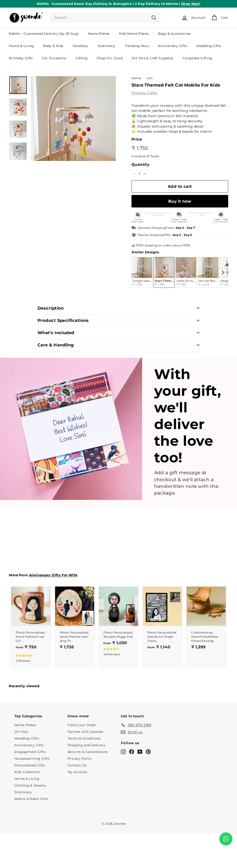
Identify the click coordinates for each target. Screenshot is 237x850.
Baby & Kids (53, 46)
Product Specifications (63, 320)
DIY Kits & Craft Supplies (152, 58)
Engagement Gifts (30, 752)
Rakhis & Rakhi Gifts (31, 799)
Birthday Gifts (21, 58)
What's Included (55, 332)
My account (77, 772)
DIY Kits (21, 732)
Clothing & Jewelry (30, 785)
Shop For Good (109, 58)
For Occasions (54, 58)
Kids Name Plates (134, 33)
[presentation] (223, 272)
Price (136, 139)
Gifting (82, 58)
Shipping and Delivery (86, 745)
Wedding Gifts (208, 46)
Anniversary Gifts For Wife (53, 575)
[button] (30, 658)
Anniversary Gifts (172, 46)
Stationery (106, 46)
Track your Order (82, 725)
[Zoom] (73, 118)
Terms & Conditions (84, 738)
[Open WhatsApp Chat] (225, 838)
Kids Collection (27, 772)
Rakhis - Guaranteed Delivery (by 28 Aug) (44, 33)
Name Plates (98, 33)
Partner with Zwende (85, 732)
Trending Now (137, 46)
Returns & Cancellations (88, 752)
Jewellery (80, 46)
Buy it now (179, 201)
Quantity (140, 164)
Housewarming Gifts (32, 758)
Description (50, 308)
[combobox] (105, 17)
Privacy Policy (80, 758)
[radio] (142, 272)
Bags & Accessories (174, 33)
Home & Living (21, 46)
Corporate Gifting (197, 58)
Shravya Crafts (144, 93)
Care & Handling (55, 345)
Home (136, 78)
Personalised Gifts (29, 765)
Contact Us (77, 765)
